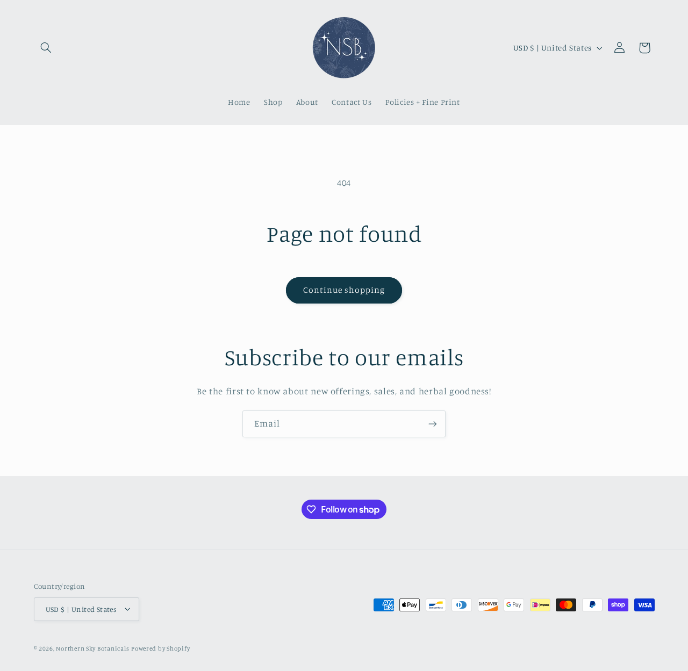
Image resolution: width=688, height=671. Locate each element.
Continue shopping (344, 290)
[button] (46, 47)
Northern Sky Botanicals (92, 648)
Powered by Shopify (160, 648)
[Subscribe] (432, 423)
